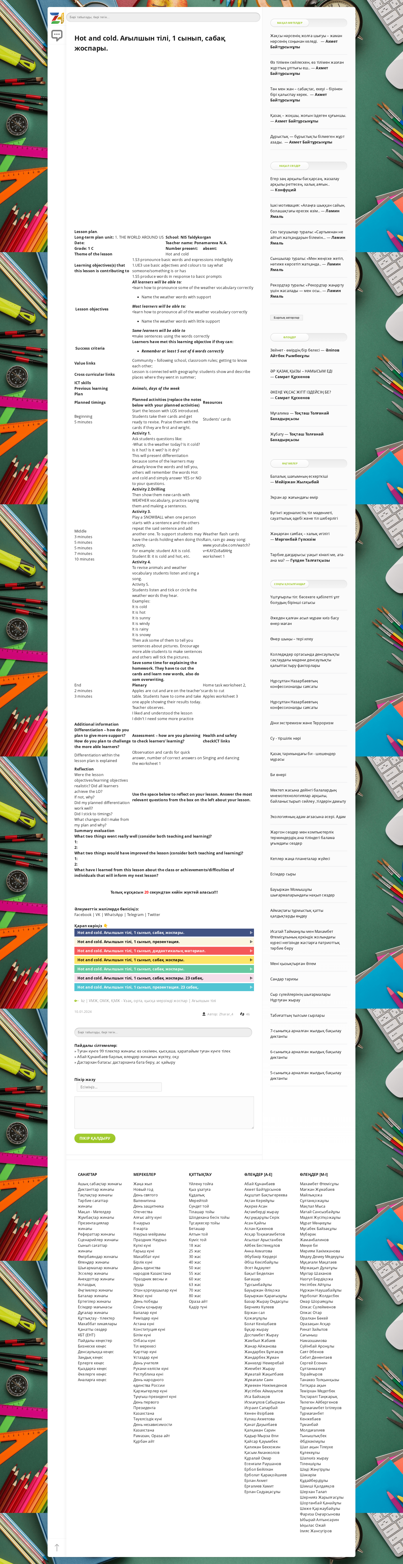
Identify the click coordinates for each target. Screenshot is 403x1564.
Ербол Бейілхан (258, 1469)
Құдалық (197, 1195)
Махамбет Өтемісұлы (319, 1183)
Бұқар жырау (256, 1329)
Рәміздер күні (146, 1318)
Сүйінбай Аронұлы (317, 1346)
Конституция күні (149, 1329)
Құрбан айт (143, 1441)
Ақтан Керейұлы (259, 1200)
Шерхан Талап (313, 1491)
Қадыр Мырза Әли (261, 1435)
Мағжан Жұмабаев (317, 1189)
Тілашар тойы (201, 1211)
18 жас (195, 1245)
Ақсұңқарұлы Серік (261, 1217)
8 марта (140, 1228)
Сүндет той (199, 1206)
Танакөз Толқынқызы (319, 1379)
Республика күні (148, 1374)
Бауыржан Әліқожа (262, 1290)
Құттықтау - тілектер (96, 1318)
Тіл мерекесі (144, 1346)
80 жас (195, 1295)
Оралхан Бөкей (314, 1318)
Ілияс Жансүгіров (316, 1530)
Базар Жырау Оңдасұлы (266, 1301)
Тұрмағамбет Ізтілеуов (320, 1407)
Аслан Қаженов (258, 1228)
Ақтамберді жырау (261, 1211)
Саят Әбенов (311, 1351)
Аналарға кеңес (92, 1379)
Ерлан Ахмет (256, 1480)
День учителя (145, 1362)
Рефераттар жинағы (96, 1234)
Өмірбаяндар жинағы (98, 1256)
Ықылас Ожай (313, 1525)
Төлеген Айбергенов (319, 1402)
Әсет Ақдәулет (257, 1267)
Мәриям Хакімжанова (320, 1251)
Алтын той (198, 1234)
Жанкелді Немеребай (264, 1362)
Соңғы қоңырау (147, 1307)
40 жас (195, 1262)
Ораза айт (198, 1301)
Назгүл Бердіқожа (316, 1279)
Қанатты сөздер (92, 1329)
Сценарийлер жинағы (98, 1239)
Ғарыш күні (143, 1251)
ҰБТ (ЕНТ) (86, 1335)
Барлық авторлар (286, 317)
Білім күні (142, 1335)
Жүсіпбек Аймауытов (263, 1390)
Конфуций (285, 189)
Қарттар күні (144, 1351)
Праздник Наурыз (150, 1239)
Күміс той (197, 1239)
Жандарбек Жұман (261, 1357)
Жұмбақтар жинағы (96, 1217)
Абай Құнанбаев (259, 1183)
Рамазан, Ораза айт (151, 1435)
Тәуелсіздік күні (147, 1418)
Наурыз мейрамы (149, 1234)
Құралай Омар (257, 1458)
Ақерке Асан (255, 1206)
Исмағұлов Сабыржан (264, 1402)
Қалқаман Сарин (260, 1430)
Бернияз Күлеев (259, 1307)
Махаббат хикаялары (97, 1323)
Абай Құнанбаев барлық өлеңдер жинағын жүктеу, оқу (128, 1056)
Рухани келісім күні (151, 1368)
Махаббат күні (146, 1256)
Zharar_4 (226, 1014)
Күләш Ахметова (259, 1418)
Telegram (135, 914)
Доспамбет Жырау (261, 1335)
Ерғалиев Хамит (259, 1486)
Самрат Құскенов (292, 376)
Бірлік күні (142, 1262)
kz (83, 1000)
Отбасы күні (144, 1340)
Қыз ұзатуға (200, 1189)
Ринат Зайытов (314, 1329)
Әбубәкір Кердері (260, 1256)
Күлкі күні (142, 1245)
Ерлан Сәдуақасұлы (262, 1491)
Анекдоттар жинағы (96, 1279)
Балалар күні (145, 1312)
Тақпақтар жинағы (95, 1195)
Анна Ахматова (258, 1251)
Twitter (154, 914)
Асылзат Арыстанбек (263, 1239)
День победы (145, 1301)
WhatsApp (113, 914)
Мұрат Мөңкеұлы (315, 1223)
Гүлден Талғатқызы (310, 560)
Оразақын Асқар (315, 1323)
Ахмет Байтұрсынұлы (296, 121)
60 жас (195, 1279)
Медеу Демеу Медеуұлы (322, 1256)
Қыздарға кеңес (92, 1368)
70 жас (195, 1290)
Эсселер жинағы (93, 1273)
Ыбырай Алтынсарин (319, 1519)
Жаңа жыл (142, 1183)
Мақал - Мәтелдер (94, 1211)
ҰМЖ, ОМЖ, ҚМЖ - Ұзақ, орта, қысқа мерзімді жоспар (138, 1000)
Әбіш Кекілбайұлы (261, 1262)
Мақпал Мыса (312, 1206)
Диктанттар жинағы (96, 1189)
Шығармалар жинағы (98, 1267)
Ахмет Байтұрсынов (262, 1189)
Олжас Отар (311, 1312)
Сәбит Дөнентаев (316, 1357)
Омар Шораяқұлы (316, 1301)
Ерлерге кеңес (91, 1362)
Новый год (143, 1189)
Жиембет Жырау (259, 1368)
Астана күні (143, 1323)
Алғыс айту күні (147, 1217)
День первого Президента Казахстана (146, 1408)
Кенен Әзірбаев (259, 1413)
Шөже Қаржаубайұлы (320, 1508)
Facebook (83, 914)
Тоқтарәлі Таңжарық (318, 1396)
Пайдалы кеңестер (95, 1340)
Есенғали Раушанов (262, 1463)
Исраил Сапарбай (261, 1407)
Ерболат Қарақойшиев (265, 1474)
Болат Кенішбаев (260, 1323)
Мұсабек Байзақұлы (318, 1228)
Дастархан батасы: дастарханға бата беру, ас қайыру (126, 1062)
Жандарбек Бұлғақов (263, 1351)
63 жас (195, 1284)
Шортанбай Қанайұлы (320, 1502)
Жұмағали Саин (258, 1379)
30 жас (195, 1256)
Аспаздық (87, 1284)
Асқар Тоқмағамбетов (264, 1234)
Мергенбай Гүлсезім (295, 539)
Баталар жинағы (93, 1295)
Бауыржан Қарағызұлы (265, 1295)
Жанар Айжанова (260, 1346)
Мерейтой (198, 1200)
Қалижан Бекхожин (262, 1446)
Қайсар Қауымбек (261, 1441)
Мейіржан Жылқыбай (297, 481)
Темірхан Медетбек (317, 1390)
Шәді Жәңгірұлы (315, 1469)
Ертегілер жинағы (94, 1301)
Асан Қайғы (255, 1223)
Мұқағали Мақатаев (318, 1262)
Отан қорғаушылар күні (155, 1290)
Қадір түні (198, 1307)
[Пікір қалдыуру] (57, 35)
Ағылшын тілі (204, 1000)
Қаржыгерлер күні (150, 1390)
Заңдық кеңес (90, 1357)
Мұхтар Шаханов (315, 1273)
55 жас (195, 1273)
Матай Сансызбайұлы (320, 1211)
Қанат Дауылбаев (260, 1424)
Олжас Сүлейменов (318, 1307)
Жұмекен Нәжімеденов (265, 1385)
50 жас (195, 1267)
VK (98, 914)
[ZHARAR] (57, 16)
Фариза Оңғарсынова (320, 1514)
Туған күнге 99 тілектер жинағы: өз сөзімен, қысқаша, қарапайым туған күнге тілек (153, 1051)
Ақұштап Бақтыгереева (265, 1195)
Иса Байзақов (257, 1396)
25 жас (195, 1251)
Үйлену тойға (201, 1183)
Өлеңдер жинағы (93, 1262)
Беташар (197, 1228)
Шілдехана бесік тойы (209, 1217)
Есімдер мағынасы (95, 1307)
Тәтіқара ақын (313, 1385)
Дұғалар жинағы (93, 1312)
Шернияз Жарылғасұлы (322, 1497)
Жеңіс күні (142, 1295)
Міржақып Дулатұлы (318, 1267)
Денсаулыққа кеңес (96, 1351)
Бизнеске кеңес (92, 1346)
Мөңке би (309, 1245)
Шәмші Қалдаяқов (317, 1486)
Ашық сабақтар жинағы (100, 1183)
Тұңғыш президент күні (154, 1396)
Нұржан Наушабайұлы (320, 1290)
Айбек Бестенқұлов (262, 1245)
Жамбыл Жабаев (259, 1340)
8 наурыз (141, 1223)
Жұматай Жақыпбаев (263, 1374)
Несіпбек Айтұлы (315, 1284)
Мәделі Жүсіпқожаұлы (320, 1217)
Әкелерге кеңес (92, 1374)
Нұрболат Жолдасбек (319, 1295)
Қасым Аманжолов (261, 1452)
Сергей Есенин (313, 1362)
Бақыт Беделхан (259, 1273)
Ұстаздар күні (145, 1357)
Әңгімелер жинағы (95, 1290)
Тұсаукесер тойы (204, 1223)
